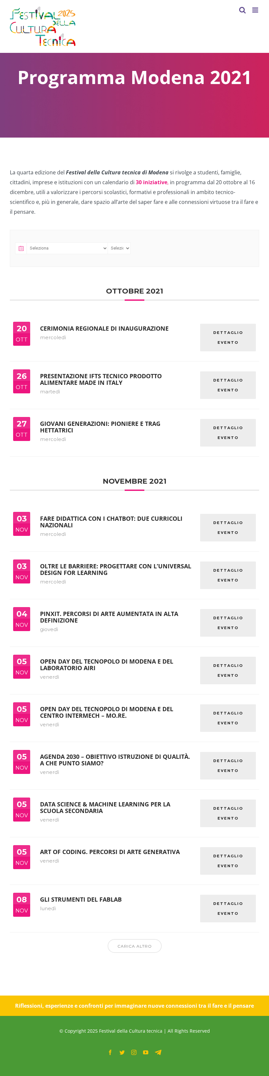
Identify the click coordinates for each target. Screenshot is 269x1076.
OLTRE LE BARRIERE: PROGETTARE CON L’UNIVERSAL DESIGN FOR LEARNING (115, 569)
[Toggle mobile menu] (255, 10)
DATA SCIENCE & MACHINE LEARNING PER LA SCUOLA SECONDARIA (105, 807)
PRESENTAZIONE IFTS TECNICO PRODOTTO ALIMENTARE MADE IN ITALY (101, 379)
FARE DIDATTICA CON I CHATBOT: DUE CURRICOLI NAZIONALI (111, 522)
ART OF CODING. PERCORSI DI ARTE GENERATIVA (110, 852)
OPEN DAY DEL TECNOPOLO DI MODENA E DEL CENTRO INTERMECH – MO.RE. (106, 712)
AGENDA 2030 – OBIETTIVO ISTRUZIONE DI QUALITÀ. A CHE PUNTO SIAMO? (115, 760)
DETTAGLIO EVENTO (228, 337)
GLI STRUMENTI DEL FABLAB (81, 899)
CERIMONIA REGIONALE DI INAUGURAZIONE (104, 328)
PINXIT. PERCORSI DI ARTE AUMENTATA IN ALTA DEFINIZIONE (109, 617)
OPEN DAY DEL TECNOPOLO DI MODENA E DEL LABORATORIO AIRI (106, 664)
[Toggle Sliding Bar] (229, 10)
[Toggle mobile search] (242, 10)
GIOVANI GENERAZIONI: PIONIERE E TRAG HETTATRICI (100, 427)
